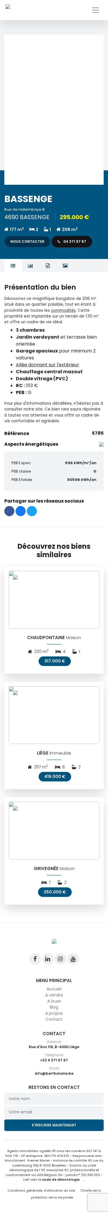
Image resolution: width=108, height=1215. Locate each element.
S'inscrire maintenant (54, 1125)
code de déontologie (61, 1179)
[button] (54, 110)
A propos (54, 1013)
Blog (54, 1007)
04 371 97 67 (74, 241)
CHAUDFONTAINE (46, 637)
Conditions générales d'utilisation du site (41, 1190)
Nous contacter (27, 241)
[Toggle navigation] (96, 10)
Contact (54, 1019)
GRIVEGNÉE (46, 868)
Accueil (54, 989)
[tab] (13, 265)
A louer (54, 1001)
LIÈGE (42, 753)
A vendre (54, 995)
